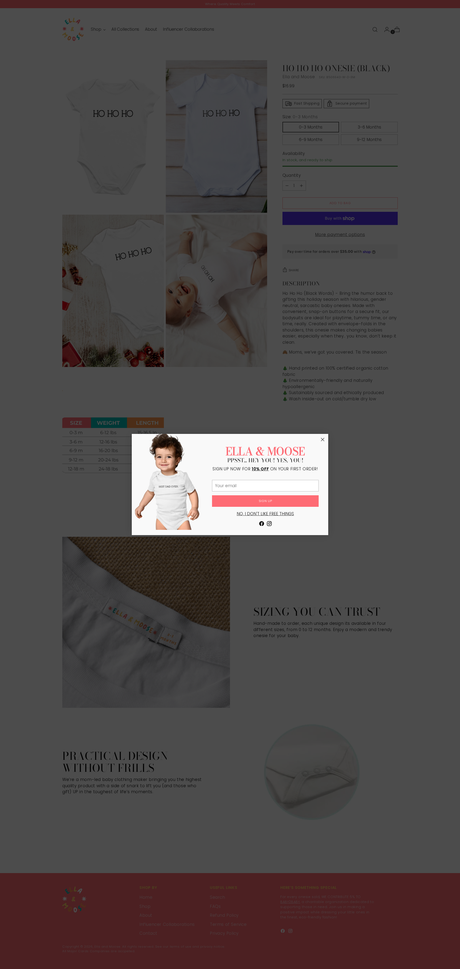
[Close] (322, 439)
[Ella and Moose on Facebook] (261, 524)
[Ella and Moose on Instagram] (269, 524)
